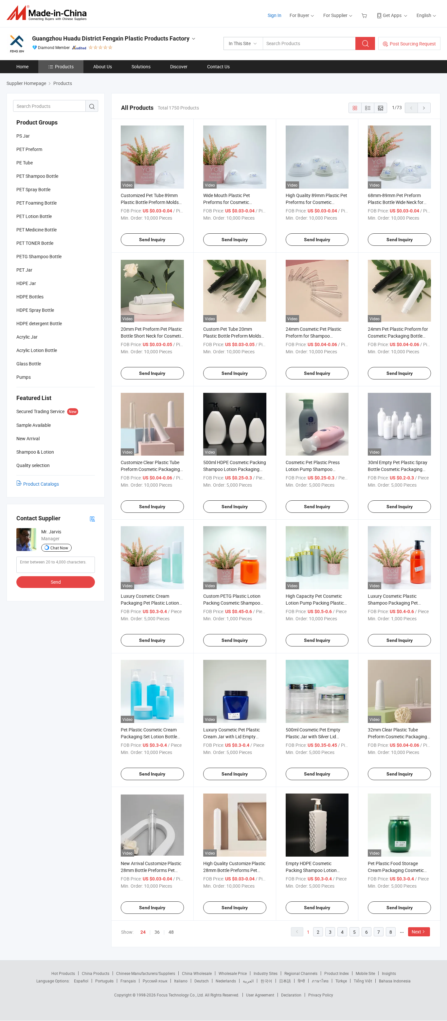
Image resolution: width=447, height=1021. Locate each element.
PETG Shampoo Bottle (39, 256)
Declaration (291, 994)
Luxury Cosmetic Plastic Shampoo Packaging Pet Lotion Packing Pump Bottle (396, 603)
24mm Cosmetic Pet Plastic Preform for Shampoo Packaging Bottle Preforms (313, 336)
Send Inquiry (152, 239)
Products (64, 66)
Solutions (141, 66)
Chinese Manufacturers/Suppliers (145, 973)
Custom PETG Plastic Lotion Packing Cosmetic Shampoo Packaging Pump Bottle (231, 603)
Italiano (181, 980)
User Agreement (260, 994)
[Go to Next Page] (424, 108)
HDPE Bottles (30, 296)
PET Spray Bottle (33, 189)
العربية (248, 980)
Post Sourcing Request (413, 44)
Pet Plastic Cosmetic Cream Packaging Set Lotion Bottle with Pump (149, 736)
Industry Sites (265, 973)
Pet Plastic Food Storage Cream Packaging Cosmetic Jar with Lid (396, 870)
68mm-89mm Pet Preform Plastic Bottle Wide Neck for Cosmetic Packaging (395, 202)
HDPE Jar (26, 283)
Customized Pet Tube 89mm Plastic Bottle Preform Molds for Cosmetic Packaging (150, 202)
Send (56, 582)
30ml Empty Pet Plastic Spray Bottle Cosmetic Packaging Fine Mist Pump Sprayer (397, 469)
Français (128, 980)
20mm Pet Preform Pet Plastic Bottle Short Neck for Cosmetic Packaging (152, 336)
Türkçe (341, 980)
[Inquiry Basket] (365, 15)
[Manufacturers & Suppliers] (49, 13)
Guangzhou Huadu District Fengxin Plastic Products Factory (110, 38)
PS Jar (23, 136)
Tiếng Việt (363, 980)
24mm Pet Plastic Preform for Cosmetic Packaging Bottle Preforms (398, 336)
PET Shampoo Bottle (37, 176)
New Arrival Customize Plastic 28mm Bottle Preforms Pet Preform (151, 870)
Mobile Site (365, 973)
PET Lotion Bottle (34, 216)
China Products (95, 973)
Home (22, 66)
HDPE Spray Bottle (35, 310)
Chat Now (59, 547)
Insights (389, 973)
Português (104, 980)
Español (81, 980)
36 (157, 932)
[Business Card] (92, 518)
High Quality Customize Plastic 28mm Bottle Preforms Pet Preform (234, 870)
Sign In (274, 15)
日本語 (285, 980)
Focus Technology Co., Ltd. (181, 994)
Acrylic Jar (27, 337)
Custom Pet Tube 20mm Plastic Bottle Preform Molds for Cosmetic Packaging (232, 336)
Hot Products (63, 973)
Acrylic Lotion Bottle (36, 350)
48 (171, 932)
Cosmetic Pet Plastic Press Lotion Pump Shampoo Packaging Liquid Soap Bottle (315, 469)
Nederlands (226, 980)
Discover (179, 66)
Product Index (336, 973)
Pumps (23, 377)
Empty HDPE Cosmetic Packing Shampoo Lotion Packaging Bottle (311, 870)
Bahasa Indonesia (395, 980)
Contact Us (218, 66)
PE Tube (24, 162)
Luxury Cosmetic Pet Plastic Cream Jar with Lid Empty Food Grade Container (231, 736)
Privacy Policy (320, 994)
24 (143, 932)
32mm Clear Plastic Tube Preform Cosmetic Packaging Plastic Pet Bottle (397, 736)
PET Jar (24, 270)
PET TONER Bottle (34, 243)
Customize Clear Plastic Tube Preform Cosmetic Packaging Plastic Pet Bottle (150, 469)
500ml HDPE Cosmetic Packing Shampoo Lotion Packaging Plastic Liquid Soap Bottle (234, 469)
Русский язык (155, 980)
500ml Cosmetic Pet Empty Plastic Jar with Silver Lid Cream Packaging (313, 736)
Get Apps (392, 15)
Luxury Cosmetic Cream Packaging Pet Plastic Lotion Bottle (150, 603)
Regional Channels (300, 973)
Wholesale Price (233, 973)
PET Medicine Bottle (36, 229)
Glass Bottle (28, 363)
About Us (102, 66)
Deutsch (201, 980)
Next (416, 932)
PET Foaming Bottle (36, 203)
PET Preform (29, 149)
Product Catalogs (41, 484)
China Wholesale (197, 973)
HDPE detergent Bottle (39, 323)
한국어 (266, 980)
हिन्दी (301, 980)
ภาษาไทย (320, 980)
